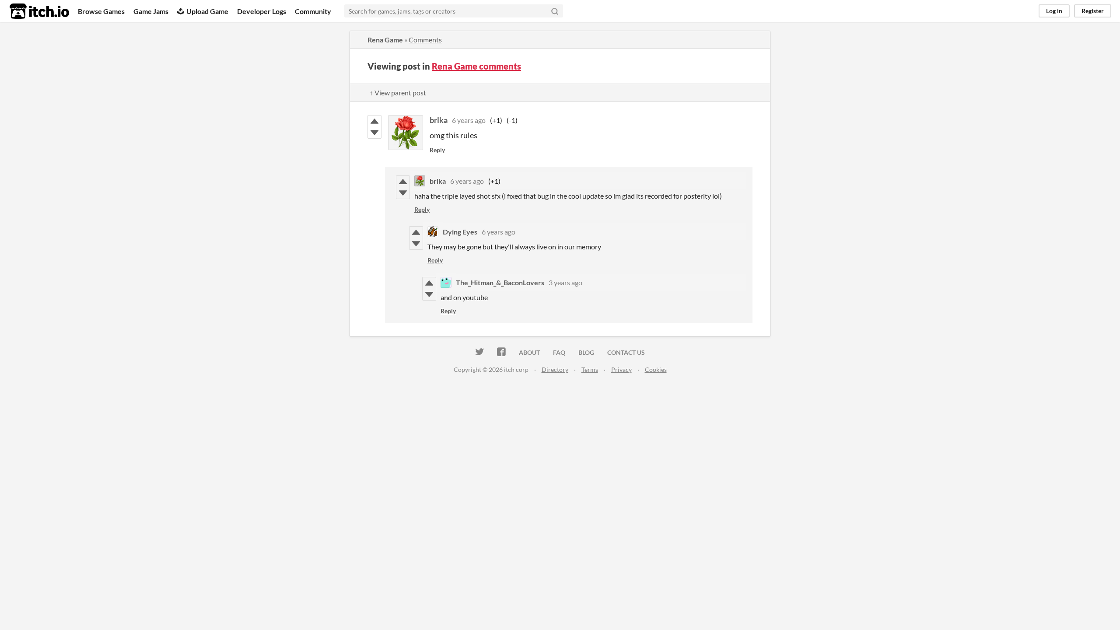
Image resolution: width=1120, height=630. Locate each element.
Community (313, 11)
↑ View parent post (398, 92)
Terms (589, 369)
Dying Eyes (460, 232)
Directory (555, 369)
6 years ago (469, 120)
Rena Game (385, 39)
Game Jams (150, 11)
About (529, 352)
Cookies (656, 369)
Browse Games (101, 11)
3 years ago (565, 282)
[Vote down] (374, 132)
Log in (1054, 10)
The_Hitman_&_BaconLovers (500, 282)
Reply (437, 150)
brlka (439, 120)
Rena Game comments (476, 66)
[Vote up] (374, 121)
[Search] (554, 11)
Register (1093, 10)
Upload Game (207, 11)
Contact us (626, 352)
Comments (425, 39)
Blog (586, 352)
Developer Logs (261, 11)
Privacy (621, 369)
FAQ (559, 352)
